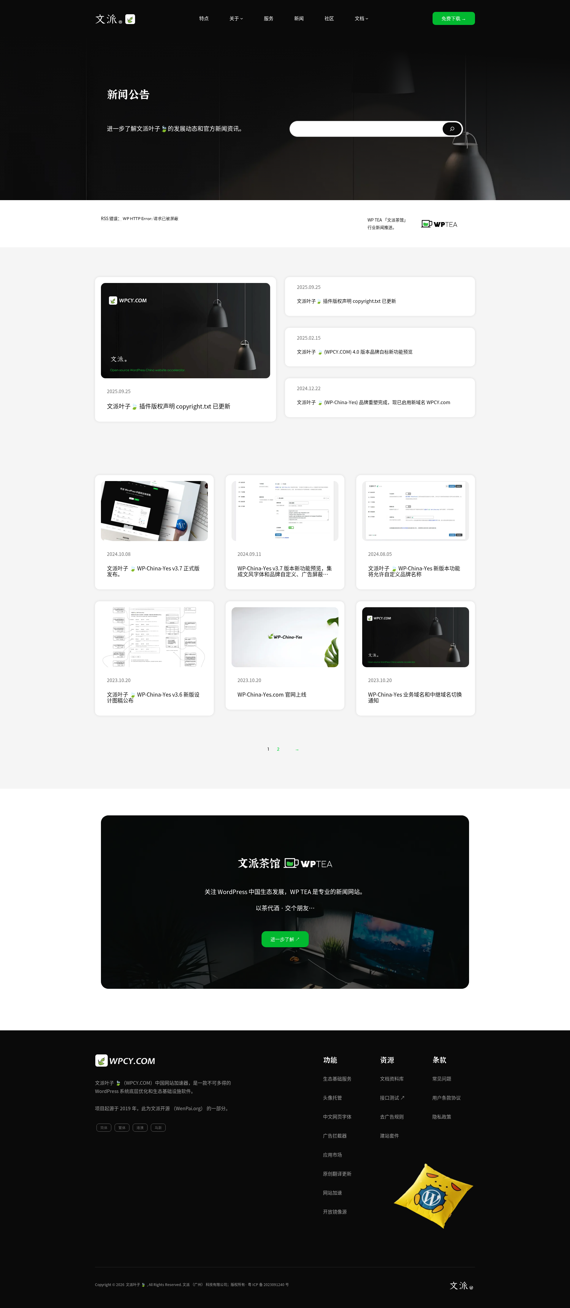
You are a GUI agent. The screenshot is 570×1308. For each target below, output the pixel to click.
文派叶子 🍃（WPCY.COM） (125, 1083)
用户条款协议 (446, 1097)
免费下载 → (453, 18)
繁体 (122, 1127)
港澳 (140, 1127)
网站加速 (332, 1192)
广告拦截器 (335, 1135)
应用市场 (332, 1154)
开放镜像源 (335, 1211)
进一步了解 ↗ (285, 939)
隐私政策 (441, 1116)
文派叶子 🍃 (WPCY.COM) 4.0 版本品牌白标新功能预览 (355, 351)
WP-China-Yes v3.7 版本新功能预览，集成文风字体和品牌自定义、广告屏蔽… (285, 571)
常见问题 (441, 1078)
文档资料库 (392, 1078)
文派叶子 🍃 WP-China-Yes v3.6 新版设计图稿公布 (153, 697)
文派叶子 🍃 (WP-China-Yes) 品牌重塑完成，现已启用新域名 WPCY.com (373, 402)
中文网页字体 (337, 1116)
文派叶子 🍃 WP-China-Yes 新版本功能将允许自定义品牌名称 (414, 571)
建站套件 (389, 1135)
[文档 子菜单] (366, 18)
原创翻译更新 (337, 1173)
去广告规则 (392, 1116)
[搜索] (452, 128)
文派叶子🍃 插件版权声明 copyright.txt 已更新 (168, 406)
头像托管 (332, 1097)
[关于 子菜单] (241, 18)
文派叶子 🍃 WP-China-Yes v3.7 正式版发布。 (153, 571)
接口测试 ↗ (392, 1097)
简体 (103, 1127)
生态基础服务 (337, 1078)
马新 (158, 1127)
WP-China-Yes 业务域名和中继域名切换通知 (415, 697)
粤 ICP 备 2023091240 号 (268, 1284)
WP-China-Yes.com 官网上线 (272, 694)
